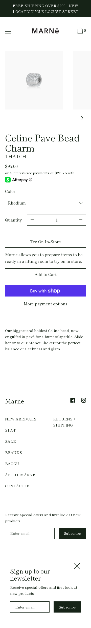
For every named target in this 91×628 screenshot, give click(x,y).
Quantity (13, 220)
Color (10, 191)
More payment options (45, 304)
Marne (14, 400)
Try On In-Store (45, 241)
